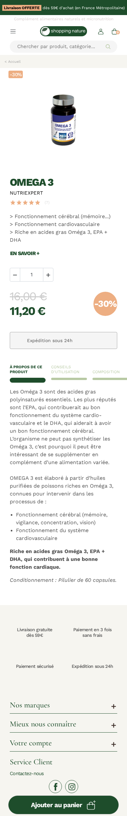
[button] (101, 31)
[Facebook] (55, 786)
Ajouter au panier (56, 804)
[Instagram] (71, 786)
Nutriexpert (26, 193)
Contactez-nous (27, 773)
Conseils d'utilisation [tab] (65, 369)
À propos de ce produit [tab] (26, 369)
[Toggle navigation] (13, 31)
